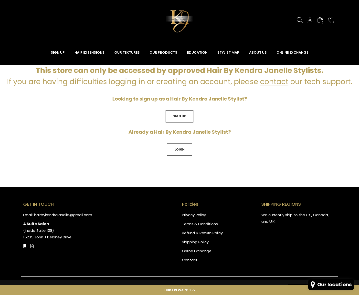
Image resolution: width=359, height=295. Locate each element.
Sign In (310, 20)
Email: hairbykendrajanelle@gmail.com (57, 214)
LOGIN (180, 149)
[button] (179, 290)
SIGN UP (179, 116)
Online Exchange (196, 251)
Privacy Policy (194, 214)
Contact (190, 260)
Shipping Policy (195, 241)
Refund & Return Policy (202, 232)
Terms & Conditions (200, 223)
